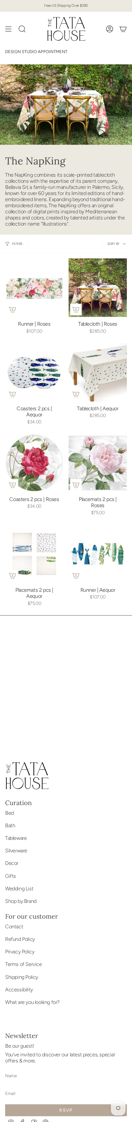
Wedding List (19, 889)
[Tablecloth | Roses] (98, 287)
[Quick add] (12, 309)
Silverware (16, 851)
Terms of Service (23, 964)
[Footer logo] (26, 775)
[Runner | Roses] (34, 287)
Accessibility (19, 990)
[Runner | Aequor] (98, 553)
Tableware (16, 838)
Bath (10, 825)
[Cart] (123, 29)
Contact (14, 926)
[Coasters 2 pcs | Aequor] (34, 372)
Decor (11, 863)
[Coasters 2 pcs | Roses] (34, 463)
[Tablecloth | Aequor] (98, 372)
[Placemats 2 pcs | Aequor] (34, 553)
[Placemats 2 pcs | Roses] (98, 463)
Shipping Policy (21, 977)
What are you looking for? (32, 1002)
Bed (9, 813)
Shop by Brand (21, 901)
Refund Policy (20, 939)
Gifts (10, 876)
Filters (17, 244)
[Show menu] (8, 29)
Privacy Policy (19, 952)
